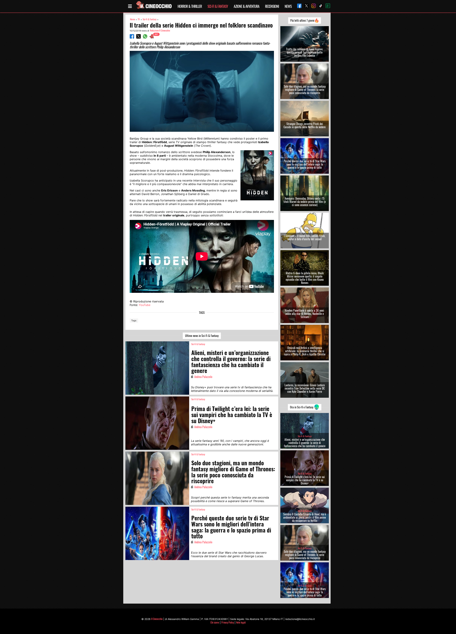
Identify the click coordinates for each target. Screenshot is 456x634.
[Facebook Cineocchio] (298, 6)
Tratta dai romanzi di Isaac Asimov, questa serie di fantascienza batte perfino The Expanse (304, 52)
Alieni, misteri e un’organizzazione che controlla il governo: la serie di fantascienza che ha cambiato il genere (304, 442)
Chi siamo (214, 622)
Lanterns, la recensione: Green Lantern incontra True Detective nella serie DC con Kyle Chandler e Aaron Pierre (304, 388)
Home (132, 19)
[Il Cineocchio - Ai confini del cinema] (154, 6)
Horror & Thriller (190, 6)
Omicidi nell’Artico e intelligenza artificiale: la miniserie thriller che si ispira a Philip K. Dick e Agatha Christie (304, 351)
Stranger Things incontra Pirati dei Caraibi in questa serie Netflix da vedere (305, 125)
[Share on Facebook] (132, 37)
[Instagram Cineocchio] (312, 6)
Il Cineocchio (157, 619)
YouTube (144, 305)
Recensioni (272, 6)
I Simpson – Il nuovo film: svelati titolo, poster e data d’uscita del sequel (304, 237)
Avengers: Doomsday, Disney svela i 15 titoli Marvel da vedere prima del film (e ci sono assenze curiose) (305, 201)
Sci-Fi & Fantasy (218, 6)
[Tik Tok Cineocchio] (319, 6)
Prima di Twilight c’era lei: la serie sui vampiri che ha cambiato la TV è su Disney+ (305, 480)
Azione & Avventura (246, 6)
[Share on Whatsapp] (145, 37)
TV (139, 19)
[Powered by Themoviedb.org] (326, 6)
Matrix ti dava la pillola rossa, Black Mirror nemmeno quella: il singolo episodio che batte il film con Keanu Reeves (305, 278)
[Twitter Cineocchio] (305, 6)
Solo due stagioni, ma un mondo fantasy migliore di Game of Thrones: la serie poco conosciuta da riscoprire (305, 89)
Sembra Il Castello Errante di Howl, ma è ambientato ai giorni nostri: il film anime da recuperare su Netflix (304, 517)
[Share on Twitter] (138, 37)
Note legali (241, 622)
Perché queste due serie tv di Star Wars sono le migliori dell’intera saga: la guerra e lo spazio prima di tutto (305, 164)
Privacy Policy (227, 622)
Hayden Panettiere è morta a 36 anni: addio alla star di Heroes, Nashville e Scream (304, 313)
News (288, 6)
